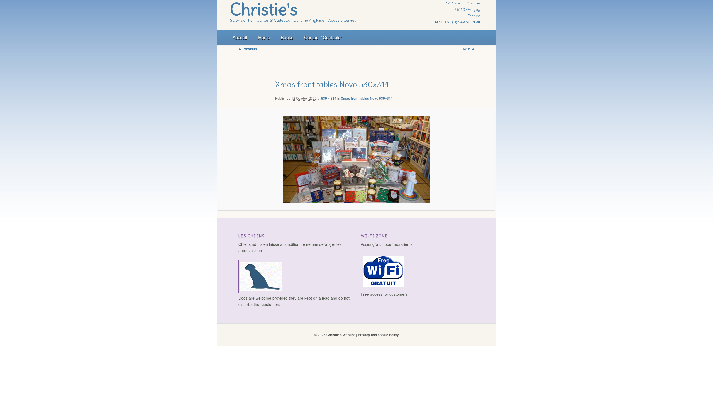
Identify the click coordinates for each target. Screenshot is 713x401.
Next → (469, 48)
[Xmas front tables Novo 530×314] (357, 159)
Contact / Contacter (323, 37)
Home (264, 37)
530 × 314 (328, 98)
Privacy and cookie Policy (378, 334)
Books (287, 37)
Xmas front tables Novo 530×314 (367, 98)
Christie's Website (340, 334)
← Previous (247, 48)
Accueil (240, 37)
